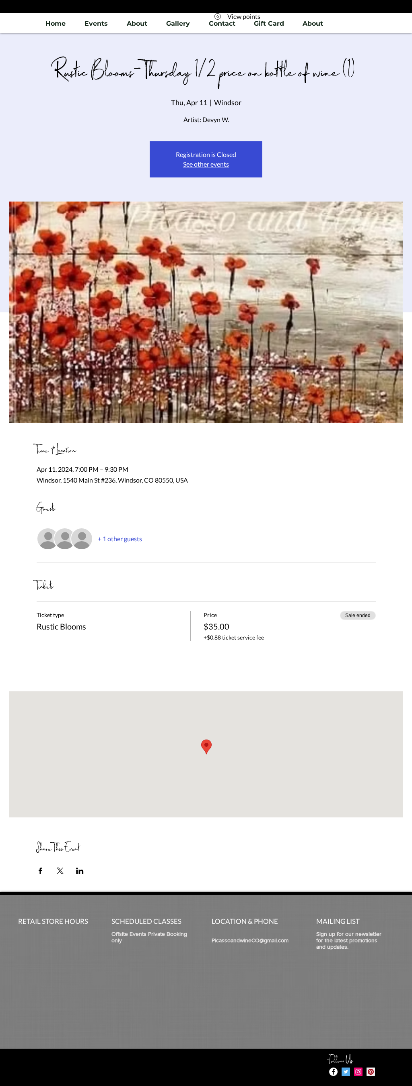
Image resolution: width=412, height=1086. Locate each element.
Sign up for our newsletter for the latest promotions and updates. (348, 940)
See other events (206, 164)
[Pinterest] (371, 1072)
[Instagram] (358, 1072)
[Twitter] (346, 1072)
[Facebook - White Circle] (333, 1072)
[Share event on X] (60, 871)
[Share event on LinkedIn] (80, 871)
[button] (178, 23)
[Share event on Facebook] (40, 871)
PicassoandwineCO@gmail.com (250, 940)
